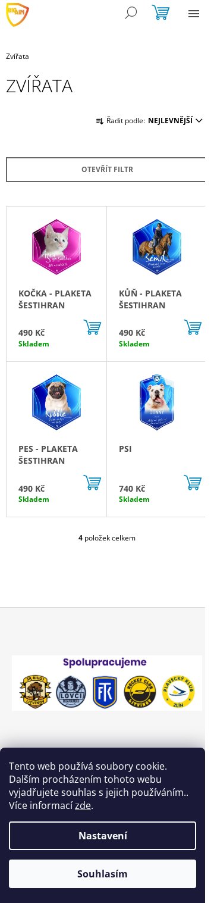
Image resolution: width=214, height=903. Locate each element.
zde (83, 805)
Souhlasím (102, 873)
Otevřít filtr (107, 169)
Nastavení (102, 835)
